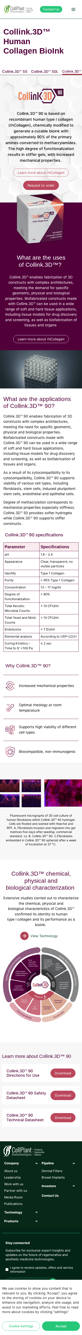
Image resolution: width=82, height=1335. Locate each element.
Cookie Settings (21, 1326)
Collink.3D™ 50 (14, 71)
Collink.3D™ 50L (44, 71)
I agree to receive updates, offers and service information (41, 1270)
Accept (61, 1326)
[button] (73, 9)
